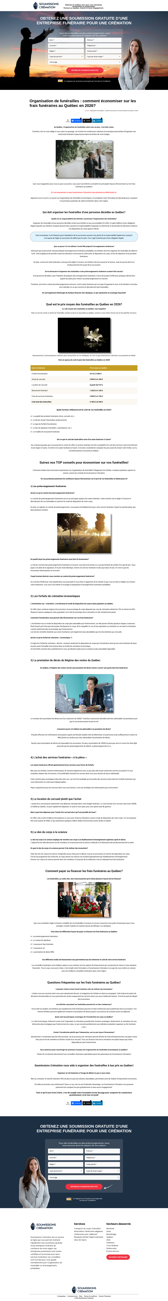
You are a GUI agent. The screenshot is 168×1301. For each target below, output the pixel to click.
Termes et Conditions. (102, 81)
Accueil (87, 110)
